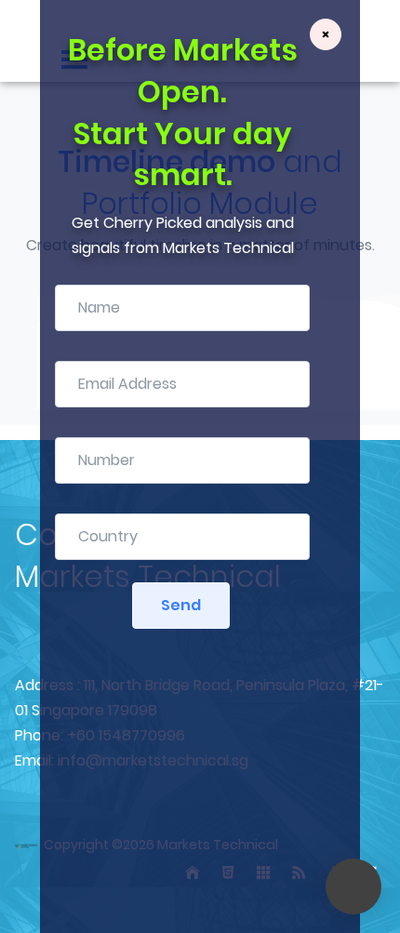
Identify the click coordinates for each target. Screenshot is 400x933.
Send (181, 605)
